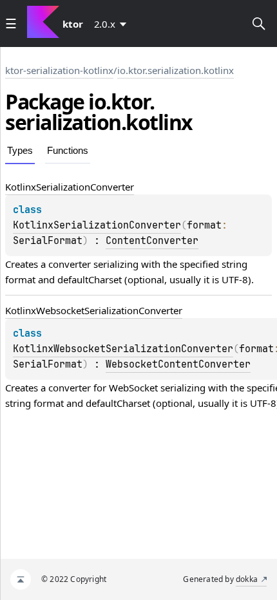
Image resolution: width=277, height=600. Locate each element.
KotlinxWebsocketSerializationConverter (123, 348)
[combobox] (113, 24)
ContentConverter (152, 240)
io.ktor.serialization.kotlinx (175, 70)
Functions (67, 150)
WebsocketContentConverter (178, 364)
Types (20, 150)
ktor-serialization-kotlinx (59, 70)
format (20, 279)
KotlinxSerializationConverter (97, 225)
